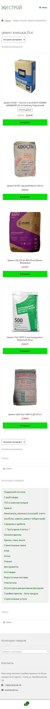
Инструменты (11, 566)
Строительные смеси (15, 545)
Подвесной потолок (14, 491)
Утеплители (10, 582)
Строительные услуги (15, 598)
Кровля (8, 508)
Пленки (8, 561)
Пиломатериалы (12, 534)
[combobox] (25, 651)
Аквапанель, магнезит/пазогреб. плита (24, 513)
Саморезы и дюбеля (14, 524)
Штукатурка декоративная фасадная (23, 588)
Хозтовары (9, 572)
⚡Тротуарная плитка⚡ (17, 529)
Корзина (22, 702)
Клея (6, 550)
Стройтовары (11, 497)
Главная (8, 20)
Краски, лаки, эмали (14, 540)
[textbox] (25, 651)
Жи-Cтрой (11, 8)
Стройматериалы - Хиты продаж (21, 593)
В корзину (25, 122)
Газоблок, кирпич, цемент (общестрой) (24, 518)
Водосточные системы (16, 577)
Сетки (7, 556)
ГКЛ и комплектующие (16, 502)
